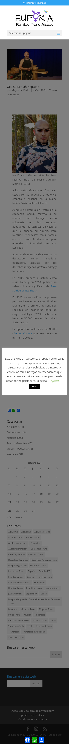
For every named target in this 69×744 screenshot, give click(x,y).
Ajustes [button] (55, 380)
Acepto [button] (34, 386)
